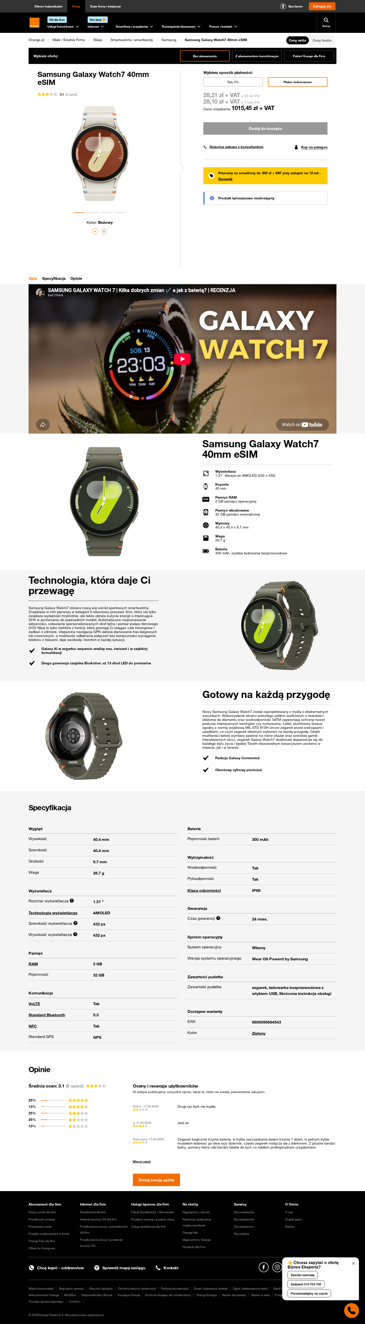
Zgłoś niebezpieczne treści (250, 1288)
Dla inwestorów (244, 1212)
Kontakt (171, 1267)
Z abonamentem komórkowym (257, 56)
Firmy (76, 6)
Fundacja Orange (129, 1295)
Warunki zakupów (101, 1288)
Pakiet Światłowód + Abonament (152, 1212)
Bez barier (296, 6)
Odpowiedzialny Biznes (96, 1295)
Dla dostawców (244, 1226)
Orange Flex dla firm (42, 1241)
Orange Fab (190, 1232)
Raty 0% (233, 82)
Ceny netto (297, 40)
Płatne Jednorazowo (298, 82)
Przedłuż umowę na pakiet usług (152, 1219)
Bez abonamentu (205, 56)
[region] (156, 40)
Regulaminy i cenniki (196, 1212)
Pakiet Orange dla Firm (309, 56)
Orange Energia (206, 1295)
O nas (289, 1212)
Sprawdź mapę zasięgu (123, 1267)
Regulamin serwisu (71, 1288)
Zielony (258, 1033)
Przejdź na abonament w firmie (49, 1234)
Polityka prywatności (174, 1288)
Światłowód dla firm (93, 1212)
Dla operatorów (244, 1219)
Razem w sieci (260, 1295)
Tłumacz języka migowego (46, 1301)
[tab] (33, 278)
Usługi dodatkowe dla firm (148, 1226)
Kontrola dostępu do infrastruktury (168, 1295)
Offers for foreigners (42, 1248)
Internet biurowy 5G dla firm (98, 1219)
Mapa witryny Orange (196, 1240)
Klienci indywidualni (48, 6)
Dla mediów (241, 1234)
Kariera (289, 1226)
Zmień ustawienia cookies (211, 1288)
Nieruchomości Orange (44, 1295)
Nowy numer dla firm (42, 1212)
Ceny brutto (322, 40)
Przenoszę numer (40, 1226)
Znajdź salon (293, 1219)
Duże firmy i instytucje (105, 6)
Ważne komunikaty (41, 1288)
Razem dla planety (234, 1295)
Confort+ (75, 1301)
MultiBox (70, 1295)
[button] (36, 40)
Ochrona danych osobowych (137, 1288)
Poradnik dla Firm (194, 1247)
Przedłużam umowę (42, 1219)
